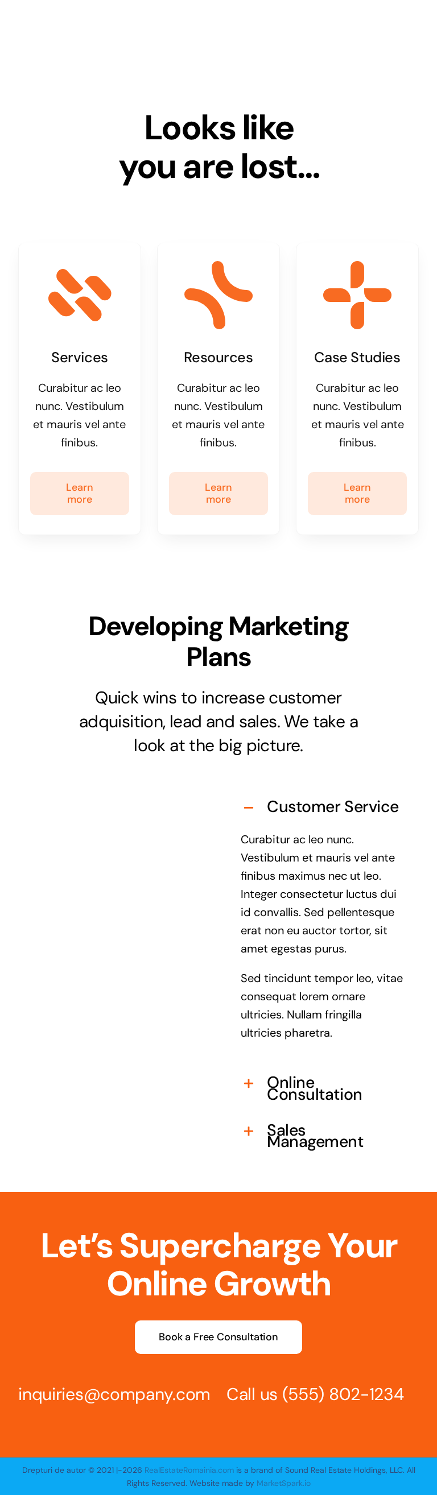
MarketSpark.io (282, 1483)
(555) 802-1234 (343, 1394)
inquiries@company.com (114, 1394)
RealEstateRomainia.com (189, 1470)
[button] (322, 808)
